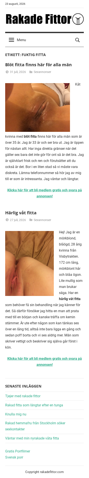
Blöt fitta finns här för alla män (38, 65)
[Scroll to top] (81, 470)
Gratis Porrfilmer (17, 451)
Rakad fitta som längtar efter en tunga (34, 405)
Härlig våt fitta (21, 213)
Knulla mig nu (15, 414)
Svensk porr (14, 457)
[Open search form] (77, 40)
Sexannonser (42, 72)
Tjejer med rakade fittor (22, 396)
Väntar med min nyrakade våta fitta (32, 438)
